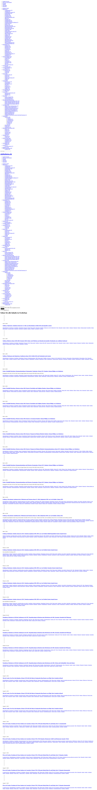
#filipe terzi (85, 680)
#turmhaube (22, 344)
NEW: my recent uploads (7, 2)
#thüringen (56, 376)
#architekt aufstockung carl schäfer (24, 501)
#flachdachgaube (68, 375)
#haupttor (7, 726)
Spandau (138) (7, 38)
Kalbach (6, 79)
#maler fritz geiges (82, 520)
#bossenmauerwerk (70, 501)
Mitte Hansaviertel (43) (9, 40)
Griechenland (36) (6, 143)
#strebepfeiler (41, 666)
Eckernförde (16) (8, 57)
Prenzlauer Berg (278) (9, 25)
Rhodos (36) (7, 144)
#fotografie (60, 327)
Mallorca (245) (7, 117)
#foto (57, 327)
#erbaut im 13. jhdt (47, 327)
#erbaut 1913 (21, 520)
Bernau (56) (7, 50)
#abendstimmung (6, 327)
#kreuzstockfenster (30, 376)
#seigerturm (21, 328)
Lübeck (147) (7, 58)
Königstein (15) (7, 86)
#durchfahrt (59, 390)
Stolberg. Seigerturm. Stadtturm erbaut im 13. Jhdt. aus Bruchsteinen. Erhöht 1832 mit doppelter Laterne (27, 325)
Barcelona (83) (7, 125)
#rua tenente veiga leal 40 (10, 743)
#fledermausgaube (59, 665)
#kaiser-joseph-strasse (21, 536)
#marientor (87, 619)
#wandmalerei (50, 503)
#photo (92, 327)
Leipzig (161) (7, 85)
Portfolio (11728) (6, 147)
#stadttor (61, 536)
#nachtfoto (89, 327)
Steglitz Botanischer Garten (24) (10, 31)
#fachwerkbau (69, 358)
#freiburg (24, 502)
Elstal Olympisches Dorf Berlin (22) (11, 266)
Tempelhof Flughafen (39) (9, 43)
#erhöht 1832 (53, 327)
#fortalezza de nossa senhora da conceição (66, 725)
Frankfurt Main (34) (8, 74)
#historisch (75, 327)
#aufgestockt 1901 (38, 501)
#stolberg (29, 328)
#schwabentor (16, 503)
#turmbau (84, 554)
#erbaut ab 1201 (74, 535)
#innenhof (79, 619)
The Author (5, 5)
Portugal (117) (5, 145)
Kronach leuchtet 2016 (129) (10, 92)
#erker (25, 520)
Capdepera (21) (10, 119)
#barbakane (21, 619)
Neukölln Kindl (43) (8, 21)
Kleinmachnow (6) (8, 52)
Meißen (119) (7, 88)
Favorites (4, 3)
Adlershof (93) (7, 11)
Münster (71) (7, 68)
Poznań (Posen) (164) (9, 98)
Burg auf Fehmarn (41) (9, 64)
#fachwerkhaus (82, 358)
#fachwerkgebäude (75, 358)
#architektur (16, 327)
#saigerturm (16, 328)
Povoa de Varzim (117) (9, 146)
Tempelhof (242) (8, 32)
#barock (20, 390)
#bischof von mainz (51, 451)
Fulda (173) (7, 75)
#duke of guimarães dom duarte (66, 680)
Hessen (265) (5, 73)
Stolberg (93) (7, 142)
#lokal (60, 742)
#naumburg (5, 620)
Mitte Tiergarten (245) (9, 33)
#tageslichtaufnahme (67, 536)
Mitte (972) (7, 18)
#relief (58, 536)
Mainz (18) (7, 90)
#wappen (4, 453)
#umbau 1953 (44, 503)
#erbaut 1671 (56, 375)
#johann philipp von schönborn (8, 376)
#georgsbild (60, 520)
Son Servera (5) (10, 121)
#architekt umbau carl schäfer (16, 535)
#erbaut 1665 (64, 390)
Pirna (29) (6, 84)
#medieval (27, 359)
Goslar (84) (7, 71)
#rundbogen (67, 554)
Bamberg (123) (7, 94)
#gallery (67, 327)
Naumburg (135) (8, 141)
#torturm (36, 503)
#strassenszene (78, 359)
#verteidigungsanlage (47, 681)
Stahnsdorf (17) (7, 55)
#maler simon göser (56, 502)
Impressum (5, 6)
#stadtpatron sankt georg (35, 521)
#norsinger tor (46, 536)
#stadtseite (33, 503)
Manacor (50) (9, 122)
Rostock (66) (7, 130)
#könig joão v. (16, 726)
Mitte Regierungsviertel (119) (10, 26)
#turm (33, 650)
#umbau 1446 (34, 620)
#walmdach (57, 470)
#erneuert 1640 (49, 343)
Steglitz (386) (7, 30)
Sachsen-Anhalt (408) (6, 138)
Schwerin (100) (7, 132)
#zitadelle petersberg (70, 376)
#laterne (79, 327)
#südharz (32, 328)
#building (42, 327)
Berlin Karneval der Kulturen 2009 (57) (12, 103)
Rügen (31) (7, 129)
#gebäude (71, 327)
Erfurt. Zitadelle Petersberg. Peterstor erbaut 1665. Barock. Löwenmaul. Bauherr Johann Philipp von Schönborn (29, 418)
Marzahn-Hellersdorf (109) (9, 17)
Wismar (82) (7, 134)
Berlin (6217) (5, 9)
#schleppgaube (35, 666)
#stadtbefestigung (27, 503)
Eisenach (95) (7, 136)
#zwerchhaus (82, 521)
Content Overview (6, 1)
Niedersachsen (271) (6, 69)
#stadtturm (25, 328)
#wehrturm (59, 503)
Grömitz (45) (7, 60)
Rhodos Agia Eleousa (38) (9, 268)
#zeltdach (63, 503)
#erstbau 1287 (53, 619)
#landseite (73, 520)
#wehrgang (43, 620)
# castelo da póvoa (6, 757)
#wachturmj (37, 328)
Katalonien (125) (8, 127)
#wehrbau (41, 328)
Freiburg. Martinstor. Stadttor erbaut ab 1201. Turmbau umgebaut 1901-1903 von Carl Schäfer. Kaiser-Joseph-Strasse (30, 549)
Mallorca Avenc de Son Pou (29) (11, 106)
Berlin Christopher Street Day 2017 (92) (12, 101)
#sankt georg (16, 521)
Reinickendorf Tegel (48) (9, 28)
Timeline (4, 4)
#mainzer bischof (62, 452)
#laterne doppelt (84, 327)
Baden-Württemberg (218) (7, 148)
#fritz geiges (45, 520)
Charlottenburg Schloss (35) (10, 12)
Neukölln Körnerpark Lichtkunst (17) (11, 22)
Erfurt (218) (7, 137)
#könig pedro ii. (22, 726)
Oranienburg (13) (8, 54)
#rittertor (4, 344)
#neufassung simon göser (75, 502)
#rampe (50, 726)
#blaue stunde (32, 327)
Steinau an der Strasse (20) (9, 77)
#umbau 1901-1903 (79, 536)
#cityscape (49, 358)
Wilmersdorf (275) (8, 36)
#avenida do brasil (22, 680)
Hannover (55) (7, 70)
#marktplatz (23, 359)
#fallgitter (71, 390)
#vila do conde (54, 681)
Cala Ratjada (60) (10, 120)
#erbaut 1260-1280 (42, 343)
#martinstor (31, 536)
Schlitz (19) (7, 78)
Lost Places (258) (6, 104)
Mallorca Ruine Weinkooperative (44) (11, 105)
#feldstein (54, 343)
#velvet (16, 743)
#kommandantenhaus (23, 376)
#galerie (64, 327)
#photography (5, 328)
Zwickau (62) (7, 82)
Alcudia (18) (9, 123)
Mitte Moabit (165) (8, 39)
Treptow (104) (7, 34)
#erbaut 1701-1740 (52, 725)
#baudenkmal (21, 327)
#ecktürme (69, 535)
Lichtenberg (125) (8, 16)
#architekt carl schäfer (34, 519)
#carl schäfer (80, 501)
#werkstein (89, 536)
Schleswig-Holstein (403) (7, 56)
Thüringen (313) (6, 135)
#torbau (30, 620)
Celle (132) (7, 72)
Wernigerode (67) (8, 139)
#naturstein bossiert (67, 502)
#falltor (74, 390)
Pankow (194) (7, 24)
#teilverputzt (73, 536)
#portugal (41, 681)
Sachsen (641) (5, 80)
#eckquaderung (73, 553)
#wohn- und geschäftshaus (71, 521)
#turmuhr (40, 503)
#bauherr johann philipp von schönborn (31, 375)
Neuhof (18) (7, 76)
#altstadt (10, 501)
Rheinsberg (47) (8, 47)
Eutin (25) (7, 59)
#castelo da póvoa (45, 725)
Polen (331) (5, 95)
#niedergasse (41, 359)
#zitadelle (62, 681)
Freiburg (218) (7, 149)
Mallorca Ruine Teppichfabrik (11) (11, 265)
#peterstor (28, 391)
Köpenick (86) (7, 14)
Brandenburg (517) (6, 44)
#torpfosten (61, 376)
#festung (63, 375)
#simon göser (21, 503)
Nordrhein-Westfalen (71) (7, 67)
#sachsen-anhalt (11, 328)
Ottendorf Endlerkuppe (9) (9, 267)
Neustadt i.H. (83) (8, 62)
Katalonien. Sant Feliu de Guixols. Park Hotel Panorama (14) (16, 270)
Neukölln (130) (7, 19)
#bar (27, 741)
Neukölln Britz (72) (8, 20)
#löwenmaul (21, 421)
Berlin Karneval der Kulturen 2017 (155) (12, 100)
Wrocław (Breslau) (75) (9, 97)
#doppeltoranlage (47, 619)
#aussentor (21, 634)
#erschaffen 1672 (6, 502)
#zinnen (4, 537)
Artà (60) (8, 118)
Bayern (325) (5, 91)
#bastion (27, 680)
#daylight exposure (58, 535)
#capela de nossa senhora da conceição (58, 741)
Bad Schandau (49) (8, 81)
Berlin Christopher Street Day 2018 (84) (12, 102)
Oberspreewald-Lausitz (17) (10, 53)
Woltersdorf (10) (8, 51)
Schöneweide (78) (8, 23)
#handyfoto (39, 502)
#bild (29, 327)
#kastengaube (16, 376)
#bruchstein (38, 327)
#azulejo (27, 757)
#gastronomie (28, 742)
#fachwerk (64, 358)
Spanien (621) (5, 116)
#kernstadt (47, 502)
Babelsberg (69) (8, 46)
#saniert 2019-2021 (50, 376)
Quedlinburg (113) (8, 140)
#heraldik (21, 452)
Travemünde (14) (8, 61)
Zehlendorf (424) (8, 37)
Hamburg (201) (5, 65)
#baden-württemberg (45, 501)
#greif (8, 536)
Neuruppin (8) (7, 48)
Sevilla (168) (7, 126)
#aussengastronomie (22, 741)
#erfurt (60, 375)
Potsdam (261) (7, 45)
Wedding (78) (7, 35)
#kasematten (41, 452)
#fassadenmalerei (12, 502)
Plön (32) (6, 63)
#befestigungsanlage (31, 358)
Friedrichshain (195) (8, 13)
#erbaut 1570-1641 (75, 680)
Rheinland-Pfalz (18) (6, 89)
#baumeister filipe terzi (33, 680)
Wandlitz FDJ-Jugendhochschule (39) (11, 107)
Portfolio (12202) (6, 8)
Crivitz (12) (7, 131)
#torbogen (80, 554)
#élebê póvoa (74, 741)
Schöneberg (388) (8, 29)
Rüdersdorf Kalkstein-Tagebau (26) (11, 264)
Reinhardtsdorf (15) (8, 83)
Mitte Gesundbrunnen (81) (9, 42)
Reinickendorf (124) (8, 27)
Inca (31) (8, 124)
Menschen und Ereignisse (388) (8, 99)
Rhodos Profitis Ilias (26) (9, 269)
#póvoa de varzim (45, 726)
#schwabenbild (10, 503)
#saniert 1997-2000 (25, 620)
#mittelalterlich (32, 359)
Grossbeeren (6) (8, 49)
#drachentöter (5, 520)
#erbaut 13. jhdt (54, 358)
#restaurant (87, 742)
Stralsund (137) (7, 133)
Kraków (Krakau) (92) (9, 96)
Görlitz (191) (7, 87)
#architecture (11, 327)
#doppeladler (64, 535)
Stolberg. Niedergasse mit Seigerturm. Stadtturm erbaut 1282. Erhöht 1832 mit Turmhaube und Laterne (27, 356)
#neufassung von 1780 (85, 502)
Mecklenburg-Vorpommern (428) (8, 128)
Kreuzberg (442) (8, 15)
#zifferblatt (85, 571)
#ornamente (45, 571)
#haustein (75, 343)
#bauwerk (26, 327)
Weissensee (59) (8, 41)
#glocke (4, 726)
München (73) (7, 93)
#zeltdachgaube (66, 470)
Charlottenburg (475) (8, 10)
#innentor (83, 619)
